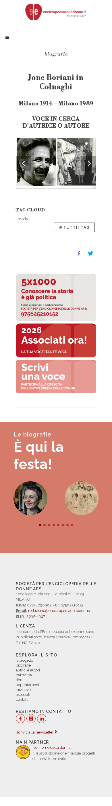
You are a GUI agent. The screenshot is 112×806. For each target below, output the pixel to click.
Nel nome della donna (51, 747)
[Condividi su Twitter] (90, 253)
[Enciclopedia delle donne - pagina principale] (56, 11)
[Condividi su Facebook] (79, 253)
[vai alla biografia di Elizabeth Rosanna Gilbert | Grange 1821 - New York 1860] (84, 498)
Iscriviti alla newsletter (35, 732)
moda (23, 219)
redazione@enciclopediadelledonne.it (60, 610)
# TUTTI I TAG (74, 227)
